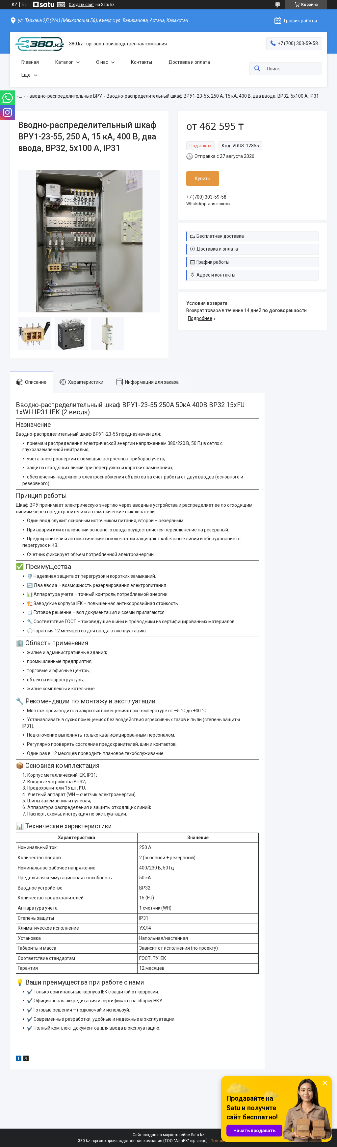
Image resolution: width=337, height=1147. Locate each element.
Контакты (141, 62)
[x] (26, 1059)
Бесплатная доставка (220, 236)
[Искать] (257, 69)
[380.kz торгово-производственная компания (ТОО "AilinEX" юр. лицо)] (39, 44)
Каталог (64, 62)
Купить (202, 178)
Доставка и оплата (189, 62)
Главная (30, 62)
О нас (102, 62)
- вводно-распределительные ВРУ (64, 96)
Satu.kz (197, 1135)
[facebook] (18, 1059)
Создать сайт (81, 4)
